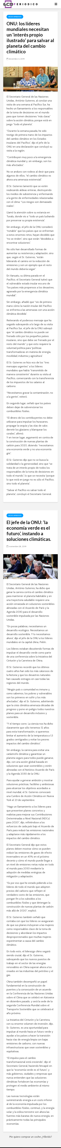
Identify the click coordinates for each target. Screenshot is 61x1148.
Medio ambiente (14, 17)
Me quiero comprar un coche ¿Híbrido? (30, 1136)
